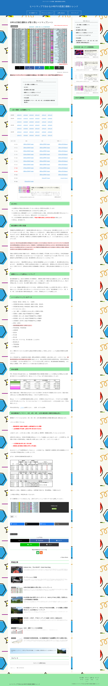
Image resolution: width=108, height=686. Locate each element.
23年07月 (19, 135)
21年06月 (50, 118)
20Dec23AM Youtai (28, 151)
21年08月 (25, 122)
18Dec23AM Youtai (28, 144)
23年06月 (49, 132)
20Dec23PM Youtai (45, 151)
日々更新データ (82, 678)
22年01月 (19, 125)
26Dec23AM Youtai (28, 164)
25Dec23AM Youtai (28, 161)
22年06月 (50, 125)
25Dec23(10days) (63, 161)
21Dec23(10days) (63, 154)
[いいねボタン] (12, 516)
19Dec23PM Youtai (45, 147)
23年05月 (44, 132)
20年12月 (50, 115)
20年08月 (25, 115)
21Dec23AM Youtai (28, 154)
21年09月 (31, 122)
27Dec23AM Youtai (28, 168)
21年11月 (44, 122)
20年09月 (31, 115)
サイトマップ (97, 678)
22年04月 (37, 125)
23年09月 (31, 135)
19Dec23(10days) (63, 147)
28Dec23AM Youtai (28, 171)
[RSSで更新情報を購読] (41, 552)
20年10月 (37, 115)
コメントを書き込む (39, 663)
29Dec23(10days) (63, 174)
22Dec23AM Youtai (28, 157)
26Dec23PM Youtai (45, 164)
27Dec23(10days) (63, 168)
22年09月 (31, 128)
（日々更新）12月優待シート (31, 84)
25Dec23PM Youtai (45, 161)
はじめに (26, 87)
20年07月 (19, 115)
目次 (37, 80)
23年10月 (37, 135)
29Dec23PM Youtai (45, 174)
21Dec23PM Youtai (45, 154)
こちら (22, 407)
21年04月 (37, 118)
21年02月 (25, 118)
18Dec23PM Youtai (45, 144)
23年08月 (25, 135)
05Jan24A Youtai (29, 181)
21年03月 (31, 118)
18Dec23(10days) (63, 144)
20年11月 (44, 115)
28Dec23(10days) (63, 171)
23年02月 (25, 132)
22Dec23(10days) (63, 157)
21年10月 (37, 122)
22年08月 (25, 128)
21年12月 (50, 122)
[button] (59, 67)
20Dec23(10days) (63, 151)
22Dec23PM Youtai (45, 157)
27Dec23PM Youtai (45, 168)
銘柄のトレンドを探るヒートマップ (32, 92)
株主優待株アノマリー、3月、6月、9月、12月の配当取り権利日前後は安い (39, 101)
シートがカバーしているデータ (31, 95)
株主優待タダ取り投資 (29, 89)
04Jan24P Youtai (46, 178)
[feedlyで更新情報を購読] (37, 552)
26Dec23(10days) (63, 164)
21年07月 (19, 122)
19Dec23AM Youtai (28, 147)
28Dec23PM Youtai (45, 171)
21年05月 (44, 118)
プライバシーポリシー (87, 679)
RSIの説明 (26, 97)
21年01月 (19, 118)
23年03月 (31, 132)
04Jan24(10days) (64, 178)
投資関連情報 (14, 534)
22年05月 (44, 125)
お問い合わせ (92, 678)
